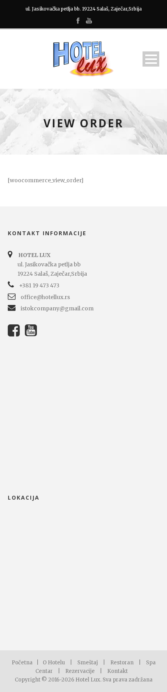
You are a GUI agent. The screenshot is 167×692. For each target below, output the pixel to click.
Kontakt (117, 671)
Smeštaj (87, 662)
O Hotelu (54, 662)
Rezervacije (80, 671)
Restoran (122, 662)
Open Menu (151, 59)
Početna (22, 662)
